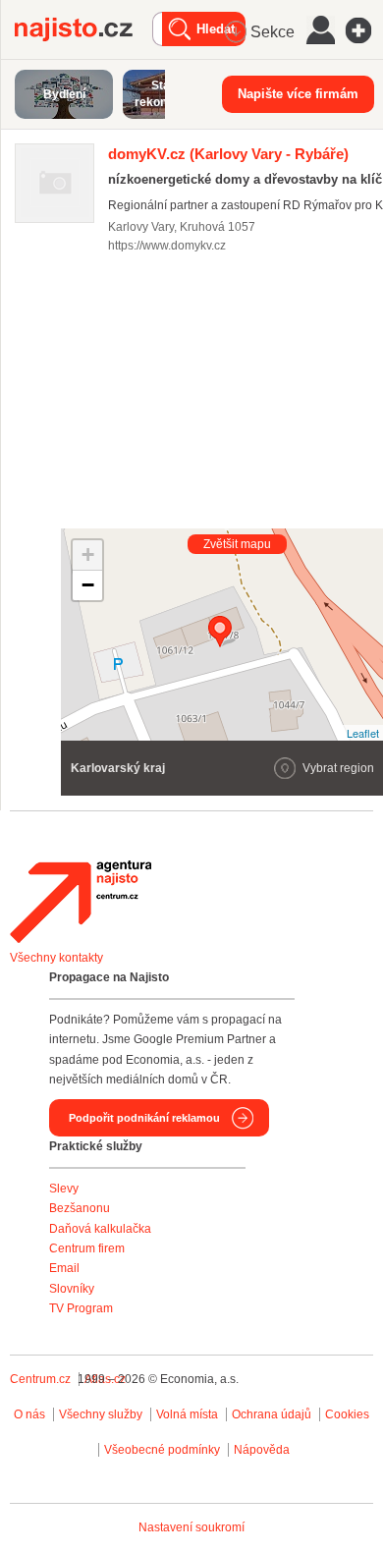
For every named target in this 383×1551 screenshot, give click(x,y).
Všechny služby (102, 1414)
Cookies (347, 1414)
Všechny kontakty (56, 958)
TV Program (81, 1308)
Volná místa (187, 1414)
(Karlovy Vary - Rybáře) (228, 153)
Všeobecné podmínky (162, 1450)
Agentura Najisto (80, 901)
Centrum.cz (40, 1379)
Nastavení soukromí (191, 1527)
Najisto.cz (83, 29)
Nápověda (262, 1450)
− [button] (88, 585)
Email (64, 1268)
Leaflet (363, 733)
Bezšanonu (79, 1208)
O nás (29, 1414)
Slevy (64, 1188)
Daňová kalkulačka (100, 1229)
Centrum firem (87, 1248)
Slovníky (71, 1289)
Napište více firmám (298, 93)
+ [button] (88, 554)
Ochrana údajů (271, 1414)
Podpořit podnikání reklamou (144, 1118)
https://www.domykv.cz (167, 245)
